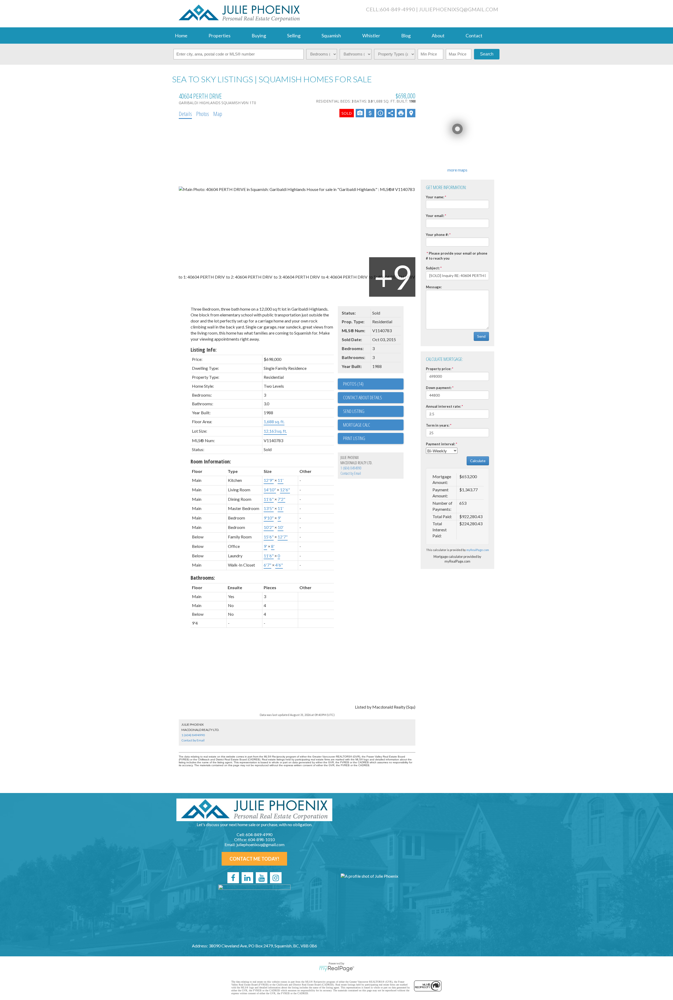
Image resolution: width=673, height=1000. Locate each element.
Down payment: (438, 388)
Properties (219, 35)
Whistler (371, 35)
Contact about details (362, 397)
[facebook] (233, 877)
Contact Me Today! (254, 859)
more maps (457, 169)
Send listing (353, 411)
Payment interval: (440, 444)
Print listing (354, 438)
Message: (434, 287)
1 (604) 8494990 (350, 468)
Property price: (438, 369)
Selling (293, 35)
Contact (474, 35)
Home (181, 35)
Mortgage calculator (373, 425)
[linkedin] (247, 877)
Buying (259, 35)
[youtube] (261, 877)
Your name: (435, 197)
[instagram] (276, 877)
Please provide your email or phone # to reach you (456, 255)
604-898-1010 (261, 839)
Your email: (435, 216)
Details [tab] (185, 114)
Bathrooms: (203, 577)
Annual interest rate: (443, 406)
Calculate (478, 460)
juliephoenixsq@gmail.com (458, 9)
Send (481, 336)
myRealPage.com (477, 550)
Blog (406, 35)
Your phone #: (437, 235)
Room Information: (211, 461)
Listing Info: (204, 349)
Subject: (433, 268)
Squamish (331, 35)
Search (486, 54)
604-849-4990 (397, 9)
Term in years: (437, 425)
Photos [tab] (202, 114)
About (438, 35)
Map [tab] (217, 114)
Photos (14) (353, 384)
